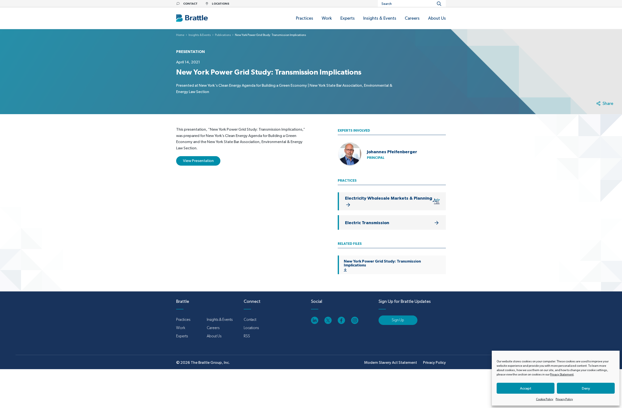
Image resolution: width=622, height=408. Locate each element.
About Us (214, 336)
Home (180, 35)
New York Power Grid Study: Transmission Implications (382, 263)
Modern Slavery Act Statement (390, 362)
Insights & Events (200, 35)
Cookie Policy (544, 399)
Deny (586, 388)
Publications (223, 35)
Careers (213, 327)
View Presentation (198, 160)
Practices (183, 319)
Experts (182, 336)
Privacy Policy (564, 399)
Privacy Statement (562, 374)
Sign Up (398, 320)
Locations (251, 327)
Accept (525, 388)
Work (180, 327)
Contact (250, 319)
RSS (247, 336)
